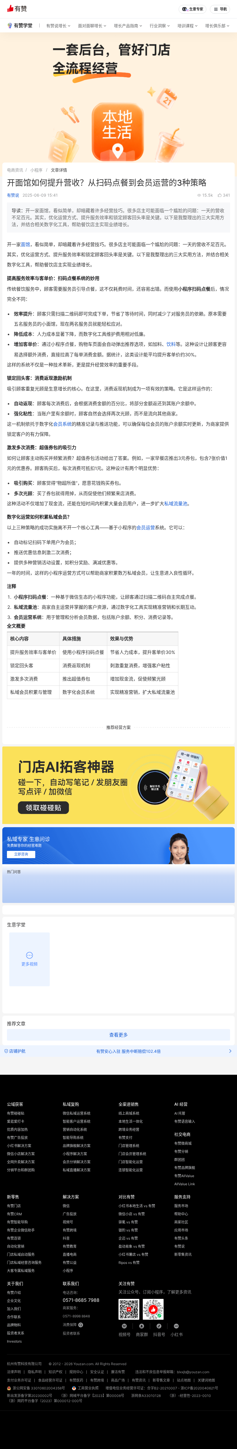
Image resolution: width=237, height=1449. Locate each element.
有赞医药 (76, 1380)
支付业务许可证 (19, 1380)
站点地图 (184, 1380)
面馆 (25, 244)
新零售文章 (161, 1380)
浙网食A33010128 (146, 1395)
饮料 (171, 344)
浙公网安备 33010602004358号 (39, 1388)
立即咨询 (21, 854)
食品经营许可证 (50, 1380)
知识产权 (55, 1372)
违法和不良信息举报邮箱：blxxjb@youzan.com (172, 1372)
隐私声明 (35, 1372)
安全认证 (97, 1372)
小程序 (36, 169)
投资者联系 (71, 1333)
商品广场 (118, 1380)
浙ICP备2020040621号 (199, 1388)
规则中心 (76, 1372)
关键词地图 (206, 1380)
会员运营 (145, 527)
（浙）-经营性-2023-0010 (189, 1395)
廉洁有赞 (118, 1372)
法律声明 (14, 1372)
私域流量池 (175, 503)
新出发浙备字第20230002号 (29, 1395)
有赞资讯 (139, 1380)
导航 (223, 9)
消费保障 (70, 1325)
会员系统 (62, 424)
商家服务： (76, 1312)
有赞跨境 (97, 1380)
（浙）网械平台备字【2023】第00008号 (91, 1395)
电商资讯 (15, 169)
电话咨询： (81, 1297)
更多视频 (29, 963)
